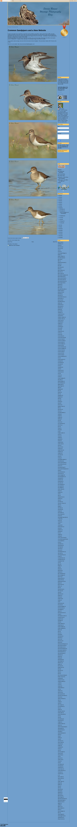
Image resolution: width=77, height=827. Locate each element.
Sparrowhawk (60, 728)
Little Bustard (60, 545)
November (62, 210)
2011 (60, 235)
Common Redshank (61, 346)
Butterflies (59, 307)
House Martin (60, 512)
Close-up (59, 328)
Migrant (59, 582)
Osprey (59, 600)
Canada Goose (60, 314)
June (61, 217)
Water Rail (59, 789)
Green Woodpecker (61, 476)
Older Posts (55, 241)
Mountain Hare (60, 589)
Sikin (59, 700)
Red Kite (59, 642)
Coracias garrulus (61, 359)
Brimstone (59, 295)
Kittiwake (59, 531)
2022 (60, 200)
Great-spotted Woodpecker (62, 468)
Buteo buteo (60, 306)
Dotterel (59, 392)
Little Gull (59, 548)
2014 (60, 230)
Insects (59, 520)
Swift (59, 750)
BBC (58, 260)
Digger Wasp (60, 384)
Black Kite (59, 271)
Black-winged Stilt (61, 282)
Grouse (59, 490)
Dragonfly (59, 396)
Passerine (59, 604)
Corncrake (59, 364)
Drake (59, 398)
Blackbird (59, 284)
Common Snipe (60, 351)
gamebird (59, 439)
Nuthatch (59, 595)
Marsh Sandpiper (61, 575)
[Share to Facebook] (27, 237)
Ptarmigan (59, 620)
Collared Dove (60, 331)
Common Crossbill (61, 340)
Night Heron (60, 593)
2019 (60, 206)
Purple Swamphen (61, 628)
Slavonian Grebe (61, 711)
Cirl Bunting (60, 326)
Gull (58, 493)
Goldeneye (60, 451)
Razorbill (59, 634)
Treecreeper (60, 765)
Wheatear (59, 792)
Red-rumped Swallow (61, 650)
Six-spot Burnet (60, 706)
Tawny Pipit (60, 754)
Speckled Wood (60, 729)
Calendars (59, 312)
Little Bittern (60, 543)
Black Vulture (60, 273)
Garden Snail (60, 443)
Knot (58, 532)
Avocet (59, 251)
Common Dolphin (61, 343)
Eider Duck (60, 409)
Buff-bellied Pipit (61, 301)
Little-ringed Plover (61, 554)
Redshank (59, 654)
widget (6, 801)
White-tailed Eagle (61, 800)
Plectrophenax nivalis (61, 615)
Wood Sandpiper (61, 811)
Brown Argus (60, 298)
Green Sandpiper (61, 475)
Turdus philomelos (61, 770)
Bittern (59, 268)
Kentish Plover (60, 526)
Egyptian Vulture (61, 406)
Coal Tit (59, 329)
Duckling (59, 401)
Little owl (59, 550)
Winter (59, 809)
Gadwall (59, 437)
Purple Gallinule (60, 623)
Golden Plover (60, 450)
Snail (59, 715)
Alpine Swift (60, 242)
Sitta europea (60, 704)
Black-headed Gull (61, 276)
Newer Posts (10, 241)
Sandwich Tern (60, 679)
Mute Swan (60, 590)
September (62, 215)
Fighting (59, 418)
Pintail (59, 614)
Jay (58, 523)
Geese (59, 445)
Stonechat (59, 743)
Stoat (59, 739)
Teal (58, 756)
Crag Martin (60, 367)
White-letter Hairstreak (62, 798)
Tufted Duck (60, 767)
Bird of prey (60, 267)
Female (59, 415)
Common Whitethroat (61, 356)
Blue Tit (59, 287)
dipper (59, 387)
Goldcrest (59, 448)
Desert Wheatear (61, 382)
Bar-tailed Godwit (61, 257)
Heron (59, 504)
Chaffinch (59, 323)
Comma (59, 332)
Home (33, 241)
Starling (59, 737)
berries (59, 264)
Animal (59, 245)
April (61, 219)
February (61, 221)
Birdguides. (60, 169)
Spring (59, 734)
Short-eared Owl (60, 693)
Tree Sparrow (60, 764)
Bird (58, 265)
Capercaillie (60, 315)
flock (59, 426)
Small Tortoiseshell (61, 714)
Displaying (59, 389)
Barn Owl (59, 259)
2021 (60, 202)
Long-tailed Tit (60, 561)
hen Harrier (60, 501)
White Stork (60, 795)
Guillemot (59, 492)
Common (59, 334)
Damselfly (59, 379)
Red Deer (59, 637)
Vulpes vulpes (60, 781)
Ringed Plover (60, 667)
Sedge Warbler (60, 687)
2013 (60, 232)
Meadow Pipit (60, 579)
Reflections (60, 662)
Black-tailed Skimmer (61, 281)
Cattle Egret (60, 321)
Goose (59, 456)
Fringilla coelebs (61, 432)
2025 (60, 195)
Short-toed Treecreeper (62, 695)
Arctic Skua (60, 246)
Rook (59, 673)
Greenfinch (60, 479)
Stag (58, 736)
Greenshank (60, 481)
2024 (60, 197)
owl (58, 601)
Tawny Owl (60, 753)
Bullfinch (59, 303)
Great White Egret (61, 467)
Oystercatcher (60, 603)
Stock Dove (60, 740)
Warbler (59, 784)
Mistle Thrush (60, 584)
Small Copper (60, 712)
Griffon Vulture (60, 489)
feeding (59, 414)
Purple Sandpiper (61, 626)
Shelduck (59, 690)
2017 (60, 225)
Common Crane (60, 339)
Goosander (60, 454)
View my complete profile (62, 121)
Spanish (59, 725)
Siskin (59, 703)
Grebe (59, 470)
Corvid (59, 365)
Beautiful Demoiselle (61, 262)
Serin (59, 689)
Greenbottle (60, 478)
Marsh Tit (59, 576)
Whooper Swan (60, 801)
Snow (59, 717)
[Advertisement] (63, 57)
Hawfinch (59, 498)
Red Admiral (60, 636)
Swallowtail (60, 747)
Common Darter (60, 342)
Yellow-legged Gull (61, 815)
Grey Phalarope (60, 484)
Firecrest (59, 421)
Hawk (59, 500)
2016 (60, 226)
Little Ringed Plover (61, 551)
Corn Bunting (60, 362)
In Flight (59, 518)
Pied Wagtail (60, 609)
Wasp (59, 786)
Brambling (59, 293)
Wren (59, 812)
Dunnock (59, 404)
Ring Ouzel (60, 665)
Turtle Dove (60, 773)
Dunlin (59, 403)
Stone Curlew (60, 742)
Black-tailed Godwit (61, 279)
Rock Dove (60, 670)
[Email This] (23, 237)
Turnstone (59, 772)
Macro (59, 564)
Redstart (59, 656)
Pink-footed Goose (61, 612)
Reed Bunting (60, 659)
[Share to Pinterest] (28, 237)
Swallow (59, 745)
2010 (60, 237)
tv (58, 775)
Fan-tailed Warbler (61, 412)
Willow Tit (59, 806)
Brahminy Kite (60, 292)
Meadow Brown (60, 578)
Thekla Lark (60, 759)
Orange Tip (60, 598)
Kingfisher (59, 529)
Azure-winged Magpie (61, 253)
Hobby (59, 506)
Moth (59, 587)
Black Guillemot (60, 270)
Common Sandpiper (61, 348)
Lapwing (59, 536)
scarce (59, 684)
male (59, 567)
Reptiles (59, 664)
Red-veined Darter (61, 653)
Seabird (59, 686)
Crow (59, 373)
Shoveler (59, 697)
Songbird (59, 722)
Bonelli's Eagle (60, 290)
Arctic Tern (60, 248)
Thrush (59, 761)
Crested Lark (60, 371)
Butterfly (59, 309)
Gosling (59, 457)
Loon (59, 562)
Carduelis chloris (61, 318)
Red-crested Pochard (61, 645)
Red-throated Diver (61, 651)
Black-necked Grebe (61, 278)
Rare (58, 631)
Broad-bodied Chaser (61, 296)
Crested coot (60, 370)
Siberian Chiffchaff (61, 698)
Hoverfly (59, 515)
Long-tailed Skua (61, 559)
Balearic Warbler (61, 256)
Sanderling (60, 678)
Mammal (59, 570)
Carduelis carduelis (61, 317)
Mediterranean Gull (61, 581)
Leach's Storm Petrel (61, 537)
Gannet (59, 440)
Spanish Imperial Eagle (62, 726)
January (61, 222)
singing (59, 701)
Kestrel (59, 528)
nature (59, 592)
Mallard (59, 568)
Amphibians (60, 243)
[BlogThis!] (24, 237)
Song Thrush (60, 720)
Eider (59, 407)
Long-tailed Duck (61, 557)
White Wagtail (60, 797)
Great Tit (59, 465)
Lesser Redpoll (60, 540)
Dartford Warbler (61, 381)
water (59, 787)
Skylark (59, 709)
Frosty (59, 434)
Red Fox (59, 639)
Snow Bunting (60, 718)
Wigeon (59, 803)
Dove (59, 393)
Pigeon (59, 611)
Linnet (59, 542)
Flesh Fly (59, 425)
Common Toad (60, 354)
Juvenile (59, 525)
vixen (59, 779)
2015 (60, 228)
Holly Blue (59, 507)
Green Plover (60, 473)
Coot (58, 357)
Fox (58, 431)
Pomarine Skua (60, 617)
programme (60, 618)
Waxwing (59, 790)
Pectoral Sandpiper (61, 606)
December (62, 209)
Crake (59, 368)
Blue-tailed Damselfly (61, 289)
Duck (59, 400)
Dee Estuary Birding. (61, 174)
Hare (58, 495)
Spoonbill (59, 731)
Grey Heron (60, 482)
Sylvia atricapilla (61, 751)
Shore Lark (60, 692)
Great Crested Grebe (61, 462)
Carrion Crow (60, 320)
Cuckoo (59, 375)
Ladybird (59, 534)
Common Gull (60, 345)
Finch (59, 420)
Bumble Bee (60, 304)
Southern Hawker (61, 723)
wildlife (59, 804)
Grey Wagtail (60, 487)
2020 (60, 204)
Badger (59, 254)
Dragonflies (60, 395)
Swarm (59, 748)
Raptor (59, 629)
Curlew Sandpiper (61, 378)
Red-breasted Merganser (62, 643)
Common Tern (60, 353)
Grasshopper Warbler (61, 459)
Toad (59, 762)
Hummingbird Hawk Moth (62, 517)
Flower (59, 428)
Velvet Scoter (60, 778)
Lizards (59, 556)
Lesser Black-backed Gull (62, 539)
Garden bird (60, 442)
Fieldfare (59, 417)
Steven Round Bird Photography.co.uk (61, 90)
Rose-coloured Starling (62, 675)
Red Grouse (60, 640)
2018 (60, 207)
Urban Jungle (60, 776)
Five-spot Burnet (61, 423)
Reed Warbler (60, 661)
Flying (59, 429)
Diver (59, 390)
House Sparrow (60, 514)
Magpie (59, 565)
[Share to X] (26, 237)
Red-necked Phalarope (62, 648)
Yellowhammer (60, 817)
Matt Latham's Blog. (61, 175)
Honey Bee (60, 509)
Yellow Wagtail (60, 814)
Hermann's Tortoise (61, 503)
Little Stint (59, 553)
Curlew (59, 376)
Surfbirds (59, 182)
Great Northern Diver (61, 464)
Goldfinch (59, 453)
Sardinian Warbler (61, 681)
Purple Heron (60, 625)
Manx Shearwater (61, 573)
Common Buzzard (61, 337)
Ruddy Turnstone (61, 676)
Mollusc (59, 586)
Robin (59, 668)
